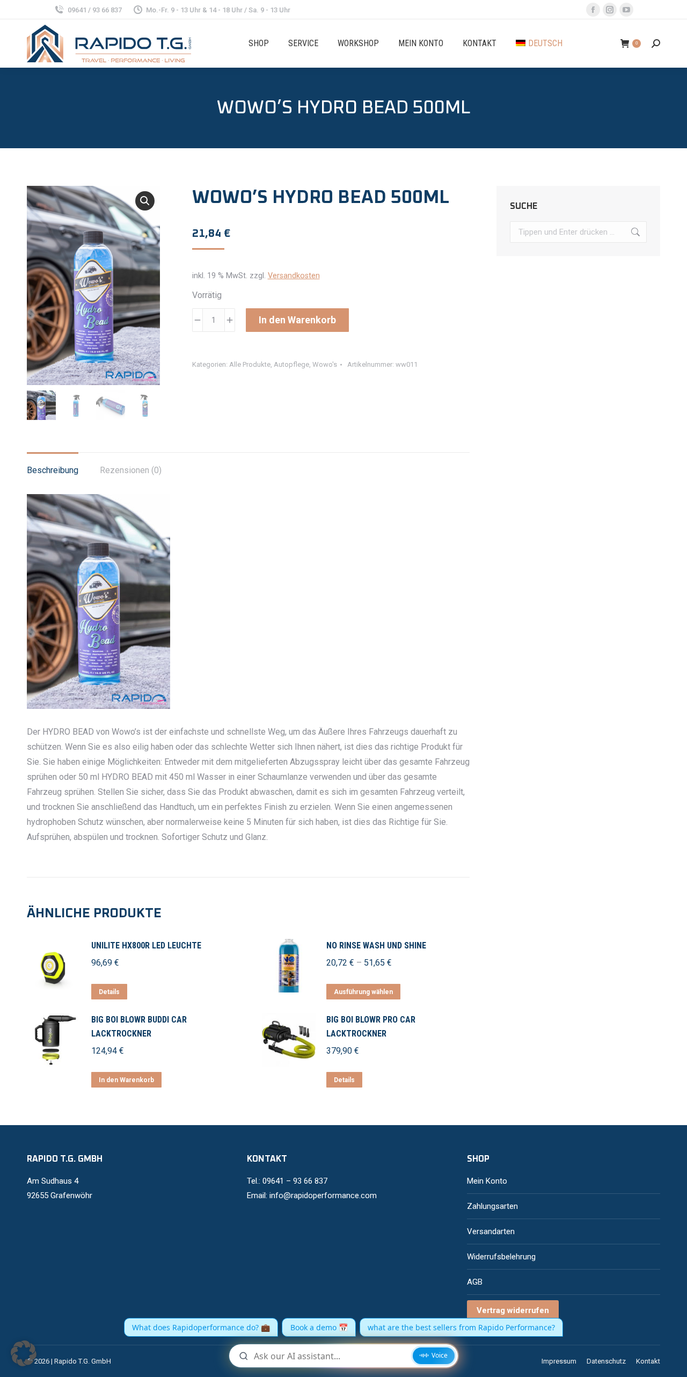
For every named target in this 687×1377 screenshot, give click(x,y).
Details (109, 992)
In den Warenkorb (297, 319)
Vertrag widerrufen (513, 1310)
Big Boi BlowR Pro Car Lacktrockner (370, 1026)
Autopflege (291, 364)
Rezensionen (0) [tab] (131, 470)
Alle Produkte (250, 364)
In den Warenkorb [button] (126, 1080)
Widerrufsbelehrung (501, 1257)
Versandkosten (294, 275)
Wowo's (324, 364)
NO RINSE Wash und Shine (376, 945)
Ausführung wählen (363, 992)
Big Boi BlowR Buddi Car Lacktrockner (139, 1026)
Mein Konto (487, 1181)
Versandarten (491, 1231)
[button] (145, 201)
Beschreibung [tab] (52, 470)
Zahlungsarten (492, 1206)
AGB (475, 1282)
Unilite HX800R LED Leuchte (146, 945)
